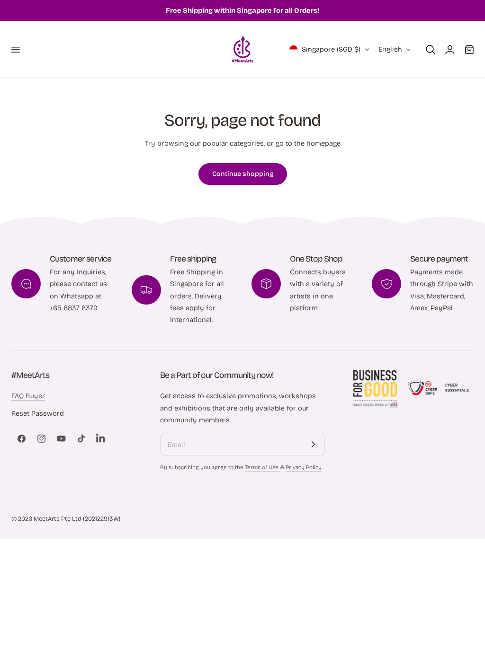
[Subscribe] (313, 444)
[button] (15, 49)
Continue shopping (242, 174)
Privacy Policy (304, 467)
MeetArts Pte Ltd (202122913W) (77, 518)
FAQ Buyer (28, 396)
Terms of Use (262, 467)
